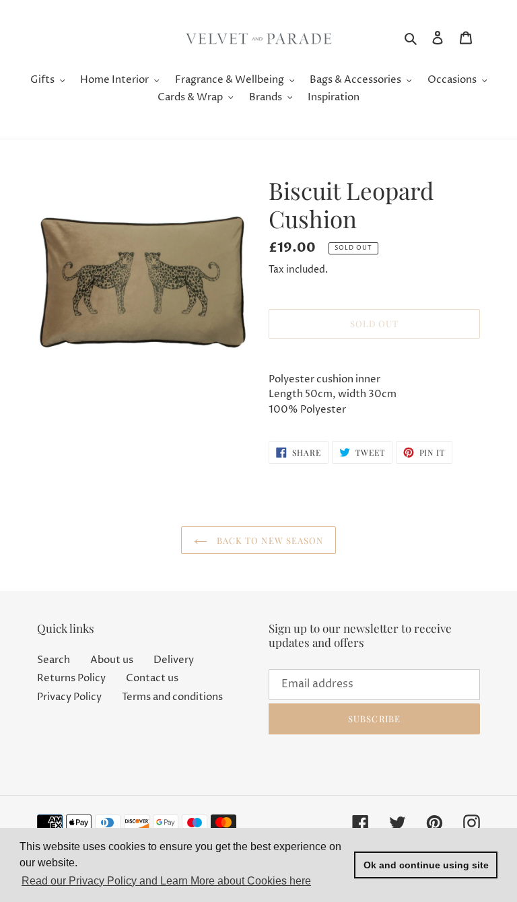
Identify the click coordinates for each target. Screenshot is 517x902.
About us (111, 660)
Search (53, 660)
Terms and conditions (172, 697)
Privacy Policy (69, 697)
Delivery (173, 660)
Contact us (152, 678)
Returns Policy (71, 678)
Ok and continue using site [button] (426, 865)
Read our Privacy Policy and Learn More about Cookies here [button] (166, 881)
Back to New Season (268, 540)
